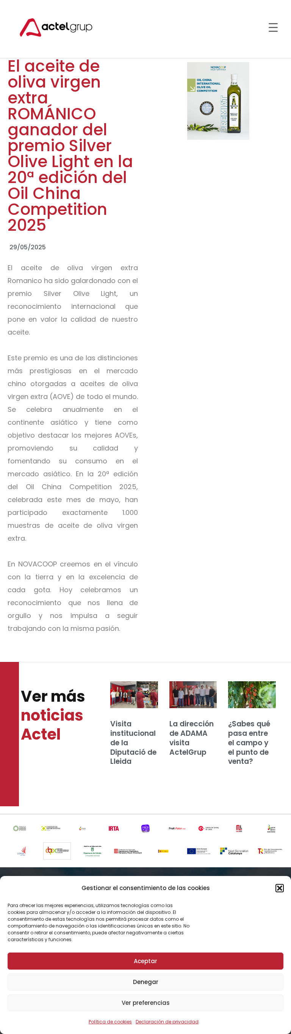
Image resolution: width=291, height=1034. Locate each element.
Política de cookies (110, 1021)
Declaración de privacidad (167, 1021)
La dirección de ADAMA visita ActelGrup (191, 738)
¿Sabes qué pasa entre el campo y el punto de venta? (249, 743)
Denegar (145, 982)
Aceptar (145, 961)
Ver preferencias (146, 1003)
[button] (279, 888)
